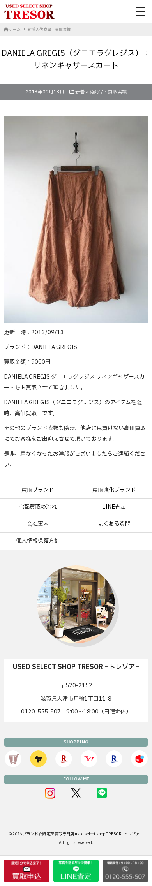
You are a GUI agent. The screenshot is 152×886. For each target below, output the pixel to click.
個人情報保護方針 (38, 541)
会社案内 (38, 524)
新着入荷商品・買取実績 (101, 91)
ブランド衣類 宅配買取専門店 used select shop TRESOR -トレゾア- (82, 834)
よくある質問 (114, 524)
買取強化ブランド (114, 490)
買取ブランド (37, 490)
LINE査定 (114, 507)
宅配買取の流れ (38, 507)
